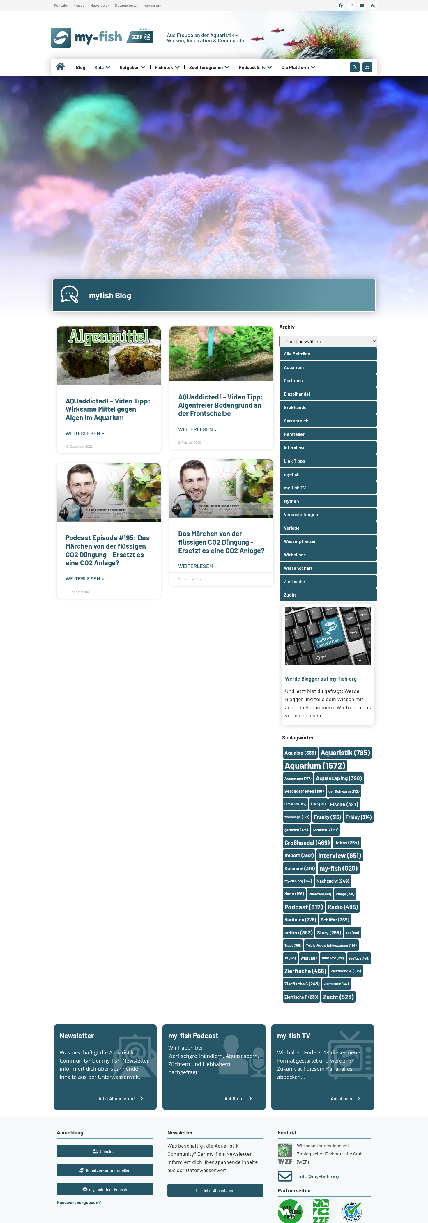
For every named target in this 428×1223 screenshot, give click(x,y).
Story (329, 932)
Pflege (345, 894)
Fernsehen (295, 804)
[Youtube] (362, 5)
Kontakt (61, 5)
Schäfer (335, 919)
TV (290, 958)
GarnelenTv (325, 830)
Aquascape (297, 778)
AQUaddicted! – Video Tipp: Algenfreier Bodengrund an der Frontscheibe (220, 405)
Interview (339, 855)
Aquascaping (339, 778)
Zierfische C (301, 983)
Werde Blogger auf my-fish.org (321, 678)
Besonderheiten (304, 791)
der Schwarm (343, 791)
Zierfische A (346, 970)
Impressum (151, 5)
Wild (308, 957)
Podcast (303, 907)
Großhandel (307, 842)
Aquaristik (345, 752)
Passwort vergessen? (79, 1202)
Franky (327, 817)
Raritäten (300, 919)
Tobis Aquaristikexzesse (331, 945)
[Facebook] (341, 5)
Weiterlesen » (85, 433)
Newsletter (99, 5)
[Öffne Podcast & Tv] (269, 67)
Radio (343, 906)
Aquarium (314, 765)
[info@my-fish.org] (285, 1176)
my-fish (338, 868)
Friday (359, 817)
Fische (344, 804)
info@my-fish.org (318, 1176)
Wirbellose (332, 958)
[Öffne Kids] (107, 67)
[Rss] (373, 5)
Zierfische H (336, 983)
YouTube (359, 958)
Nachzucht (332, 881)
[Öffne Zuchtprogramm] (226, 67)
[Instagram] (351, 5)
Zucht (338, 996)
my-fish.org (298, 881)
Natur (294, 893)
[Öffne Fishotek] (177, 67)
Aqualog (300, 752)
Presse (78, 5)
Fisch (318, 804)
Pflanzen (320, 894)
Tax (352, 932)
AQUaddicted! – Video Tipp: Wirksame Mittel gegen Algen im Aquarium (108, 409)
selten (298, 932)
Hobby (346, 842)
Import (299, 855)
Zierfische (305, 970)
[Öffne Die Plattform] (313, 67)
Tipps (292, 945)
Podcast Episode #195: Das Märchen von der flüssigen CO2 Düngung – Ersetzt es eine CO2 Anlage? (107, 550)
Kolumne (299, 868)
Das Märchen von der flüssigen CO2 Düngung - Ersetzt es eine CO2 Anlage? (221, 542)
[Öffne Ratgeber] (143, 67)
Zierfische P (301, 996)
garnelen (296, 829)
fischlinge (296, 817)
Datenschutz (126, 5)
